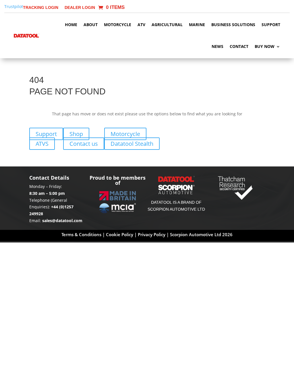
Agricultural (167, 24)
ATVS (42, 144)
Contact (239, 46)
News (217, 46)
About (91, 24)
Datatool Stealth (132, 144)
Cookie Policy (120, 234)
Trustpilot (13, 6)
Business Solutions (233, 24)
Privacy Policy (151, 234)
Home (71, 24)
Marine (197, 24)
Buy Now (264, 46)
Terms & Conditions (81, 234)
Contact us (83, 144)
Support (271, 24)
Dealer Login (80, 7)
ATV (141, 24)
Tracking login (40, 7)
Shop (76, 134)
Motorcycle (117, 24)
